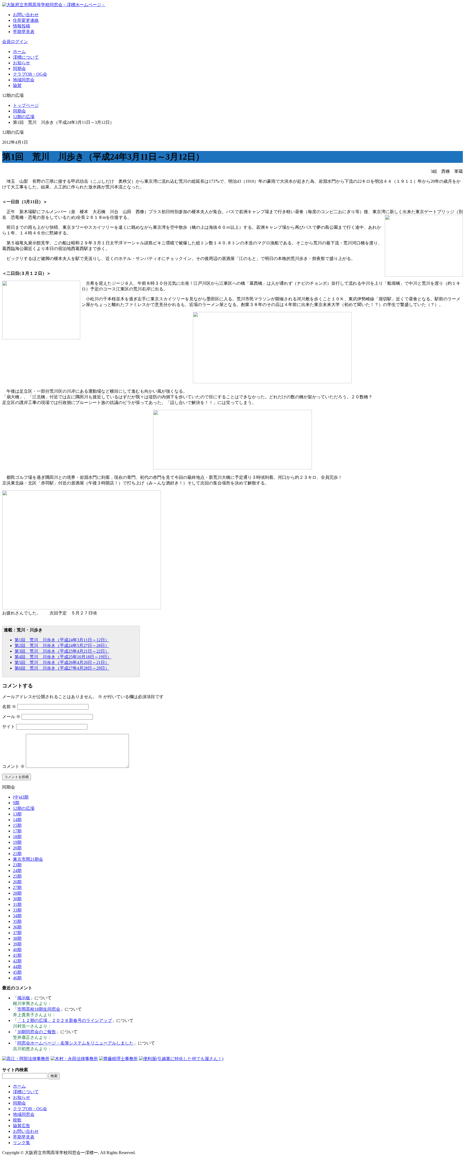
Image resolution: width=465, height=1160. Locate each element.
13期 (17, 814)
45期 (17, 972)
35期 (17, 921)
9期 (16, 802)
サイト (8, 726)
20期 (17, 848)
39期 (17, 944)
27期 (17, 887)
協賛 (17, 85)
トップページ (26, 105)
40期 (17, 949)
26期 (17, 882)
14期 (17, 819)
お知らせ (21, 63)
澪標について (26, 57)
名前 (9, 706)
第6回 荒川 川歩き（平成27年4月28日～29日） (62, 668)
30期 (17, 899)
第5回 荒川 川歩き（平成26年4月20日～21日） (62, 662)
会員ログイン (15, 41)
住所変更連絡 (26, 20)
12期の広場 (23, 116)
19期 (17, 842)
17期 (17, 831)
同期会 (19, 68)
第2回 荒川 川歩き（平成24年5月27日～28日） (62, 645)
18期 (17, 836)
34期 (17, 915)
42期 (17, 961)
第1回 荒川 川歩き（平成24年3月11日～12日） (62, 640)
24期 (17, 870)
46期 (17, 978)
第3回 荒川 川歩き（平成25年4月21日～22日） (62, 651)
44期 (17, 966)
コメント (13, 766)
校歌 (17, 1120)
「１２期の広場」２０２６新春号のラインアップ (64, 1020)
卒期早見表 (23, 31)
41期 (17, 955)
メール (11, 716)
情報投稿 (21, 26)
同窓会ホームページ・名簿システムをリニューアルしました (75, 1043)
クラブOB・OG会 (30, 74)
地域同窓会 (23, 80)
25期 (17, 876)
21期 (17, 853)
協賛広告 (21, 1125)
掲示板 (23, 998)
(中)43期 (21, 797)
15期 (17, 825)
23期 (17, 865)
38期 (17, 938)
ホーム (19, 51)
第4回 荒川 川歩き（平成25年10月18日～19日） (63, 657)
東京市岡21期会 (28, 859)
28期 (17, 893)
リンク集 (21, 1142)
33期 (17, 910)
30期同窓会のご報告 (36, 1031)
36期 (17, 927)
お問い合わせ (26, 14)
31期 (17, 904)
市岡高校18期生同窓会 (38, 1009)
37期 (17, 932)
